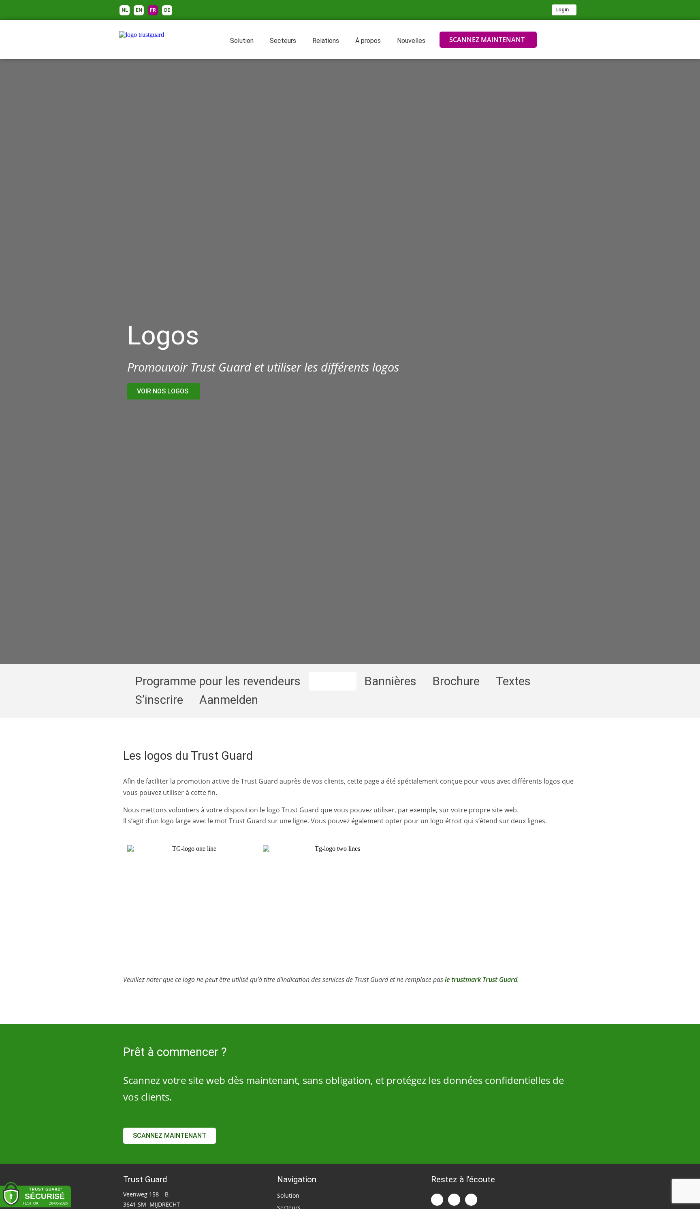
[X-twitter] (454, 1200)
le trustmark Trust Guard (481, 979)
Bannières (390, 681)
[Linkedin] (437, 1200)
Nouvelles (411, 41)
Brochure (456, 681)
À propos (368, 41)
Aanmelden (228, 700)
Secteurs (283, 41)
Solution (242, 41)
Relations (325, 41)
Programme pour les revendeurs (218, 681)
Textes (513, 681)
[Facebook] (471, 1200)
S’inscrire (159, 700)
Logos (332, 681)
